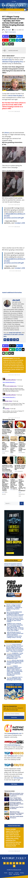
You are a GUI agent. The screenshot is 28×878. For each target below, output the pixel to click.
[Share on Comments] (3, 43)
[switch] (26, 10)
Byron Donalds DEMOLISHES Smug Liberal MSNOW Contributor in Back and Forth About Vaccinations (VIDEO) (15, 614)
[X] (11, 863)
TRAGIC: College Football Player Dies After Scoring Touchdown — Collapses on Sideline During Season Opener (14, 607)
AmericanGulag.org (13, 745)
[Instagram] (23, 863)
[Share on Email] (9, 43)
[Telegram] (20, 863)
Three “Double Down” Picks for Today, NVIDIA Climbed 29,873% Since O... (17, 799)
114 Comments (11, 32)
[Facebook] (14, 863)
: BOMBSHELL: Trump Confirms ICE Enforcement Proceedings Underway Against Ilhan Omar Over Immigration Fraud (15, 656)
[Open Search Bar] (21, 10)
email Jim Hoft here (15, 333)
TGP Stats (14, 784)
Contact (17, 873)
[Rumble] (17, 863)
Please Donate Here (14, 826)
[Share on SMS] (6, 43)
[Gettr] (7, 863)
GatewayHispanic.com (14, 733)
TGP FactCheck (18, 778)
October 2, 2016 (20, 223)
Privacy (22, 873)
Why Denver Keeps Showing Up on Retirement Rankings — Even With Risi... (17, 813)
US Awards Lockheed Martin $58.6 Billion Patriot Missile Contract (16, 804)
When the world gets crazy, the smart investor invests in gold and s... (17, 795)
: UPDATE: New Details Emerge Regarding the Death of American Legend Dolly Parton (15, 662)
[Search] (22, 503)
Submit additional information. (12, 292)
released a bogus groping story (12, 62)
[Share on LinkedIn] (20, 40)
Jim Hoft (16, 300)
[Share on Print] (12, 43)
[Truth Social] (4, 863)
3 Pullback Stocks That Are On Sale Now (16, 808)
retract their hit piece (15, 95)
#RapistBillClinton (12, 214)
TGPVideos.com (12, 756)
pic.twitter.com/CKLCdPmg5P (14, 218)
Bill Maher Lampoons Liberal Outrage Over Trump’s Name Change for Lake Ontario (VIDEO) (15, 620)
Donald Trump (7, 60)
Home (5, 873)
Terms (10, 874)
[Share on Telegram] (17, 40)
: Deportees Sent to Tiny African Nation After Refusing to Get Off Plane (14, 678)
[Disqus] (14, 395)
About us (11, 873)
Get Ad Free (16, 874)
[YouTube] (14, 866)
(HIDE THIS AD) (17, 12)
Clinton (6, 133)
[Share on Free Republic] (23, 40)
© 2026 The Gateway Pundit (14, 870)
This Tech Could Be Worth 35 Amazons (16, 817)
